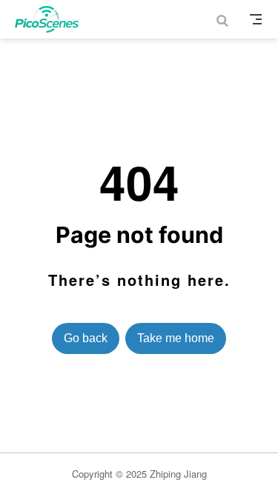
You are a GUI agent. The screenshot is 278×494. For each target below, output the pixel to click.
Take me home (175, 338)
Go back (85, 338)
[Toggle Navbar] (255, 19)
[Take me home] (51, 19)
